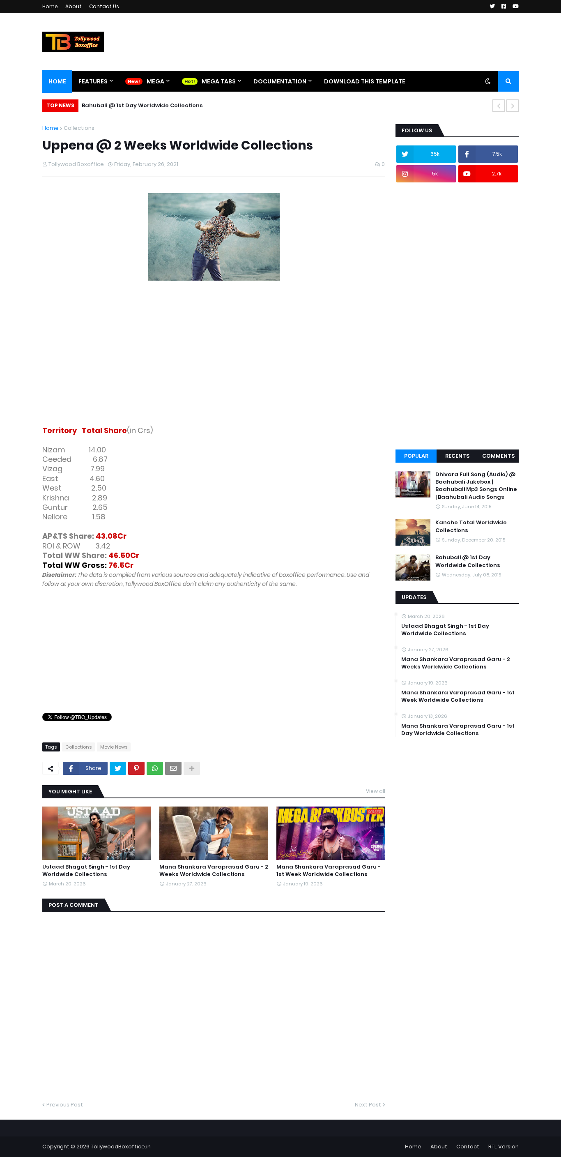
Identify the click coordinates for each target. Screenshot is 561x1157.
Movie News (113, 747)
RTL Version (503, 1146)
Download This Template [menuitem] (364, 81)
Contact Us (104, 6)
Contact (467, 1146)
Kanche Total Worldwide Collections (471, 526)
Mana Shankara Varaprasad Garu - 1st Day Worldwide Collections (458, 729)
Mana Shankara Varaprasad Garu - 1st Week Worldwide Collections (328, 870)
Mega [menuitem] (155, 81)
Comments (498, 456)
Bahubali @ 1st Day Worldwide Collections (142, 105)
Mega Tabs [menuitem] (219, 81)
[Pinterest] (136, 768)
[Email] (173, 768)
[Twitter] (118, 768)
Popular (416, 456)
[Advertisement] (213, 359)
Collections (79, 128)
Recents (457, 456)
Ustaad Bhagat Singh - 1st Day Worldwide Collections (86, 870)
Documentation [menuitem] (279, 81)
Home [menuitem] (57, 81)
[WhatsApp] (155, 768)
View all (375, 791)
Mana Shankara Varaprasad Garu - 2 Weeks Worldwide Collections (213, 870)
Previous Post (64, 1105)
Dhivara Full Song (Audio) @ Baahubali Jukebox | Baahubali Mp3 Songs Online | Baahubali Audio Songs (476, 486)
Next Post (368, 1105)
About (73, 6)
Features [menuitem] (93, 81)
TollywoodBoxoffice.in (121, 1146)
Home (50, 6)
